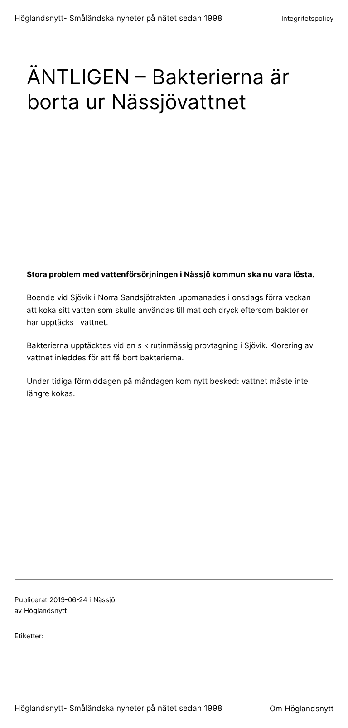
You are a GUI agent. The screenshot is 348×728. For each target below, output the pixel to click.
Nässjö (104, 599)
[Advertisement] (187, 190)
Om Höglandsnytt (302, 708)
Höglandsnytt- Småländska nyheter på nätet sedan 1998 (118, 18)
